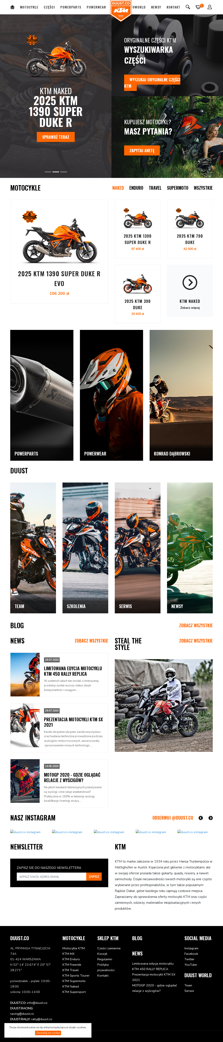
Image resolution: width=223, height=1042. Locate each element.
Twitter (189, 959)
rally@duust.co (41, 1019)
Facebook (191, 954)
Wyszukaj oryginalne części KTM (152, 83)
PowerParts (70, 7)
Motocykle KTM (74, 948)
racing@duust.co (22, 1013)
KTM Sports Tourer (76, 975)
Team (188, 985)
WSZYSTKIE (203, 187)
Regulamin (104, 959)
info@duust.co (37, 1003)
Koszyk (102, 954)
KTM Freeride (72, 964)
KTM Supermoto (74, 981)
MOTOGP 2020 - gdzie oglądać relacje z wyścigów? (154, 988)
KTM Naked (71, 986)
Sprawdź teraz (100, 126)
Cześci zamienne (109, 948)
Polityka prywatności (106, 967)
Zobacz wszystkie (196, 625)
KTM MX (68, 954)
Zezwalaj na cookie (48, 1033)
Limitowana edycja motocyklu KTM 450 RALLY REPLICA (153, 966)
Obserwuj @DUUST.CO (172, 817)
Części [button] (49, 7)
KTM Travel (71, 970)
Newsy (156, 7)
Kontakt (173, 7)
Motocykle (29, 7)
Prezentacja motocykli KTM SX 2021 (153, 977)
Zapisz (94, 876)
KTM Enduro (71, 959)
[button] (210, 7)
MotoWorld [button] (136, 7)
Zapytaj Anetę (142, 150)
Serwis (189, 991)
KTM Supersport (74, 992)
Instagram (191, 948)
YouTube (190, 964)
